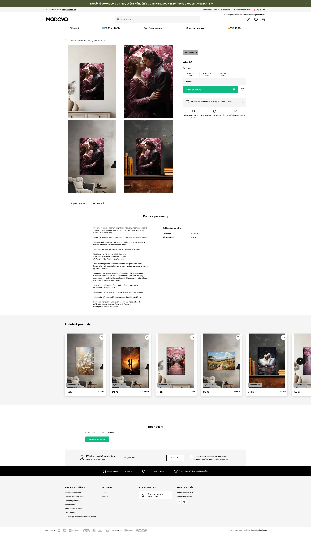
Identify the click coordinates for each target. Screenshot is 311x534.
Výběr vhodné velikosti (73, 508)
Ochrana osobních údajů (74, 496)
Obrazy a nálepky (78, 40)
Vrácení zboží (70, 504)
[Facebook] (179, 501)
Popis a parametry (79, 203)
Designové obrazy (96, 40)
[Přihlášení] (249, 19)
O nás (104, 492)
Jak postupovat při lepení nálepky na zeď (80, 516)
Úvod (67, 40)
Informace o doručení (73, 492)
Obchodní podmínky (72, 500)
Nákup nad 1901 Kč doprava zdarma (216, 10)
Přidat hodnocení (97, 439)
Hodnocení (98, 203)
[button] (306, 3)
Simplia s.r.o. (263, 530)
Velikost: (187, 68)
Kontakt (105, 496)
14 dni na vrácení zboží (242, 10)
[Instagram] (184, 501)
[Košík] (263, 19)
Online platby (70, 512)
